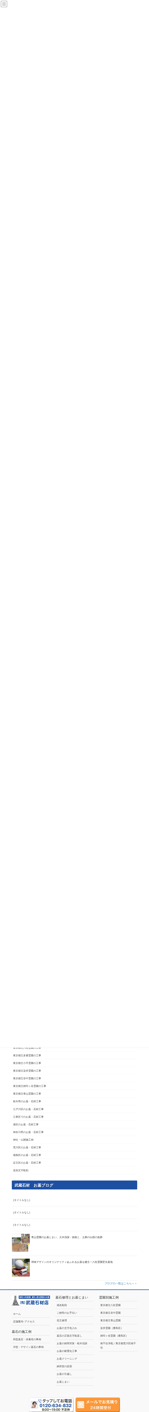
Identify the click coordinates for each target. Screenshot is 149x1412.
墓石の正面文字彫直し (69, 1335)
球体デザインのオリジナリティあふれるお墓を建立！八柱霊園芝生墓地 (72, 1261)
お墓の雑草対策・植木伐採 (72, 1343)
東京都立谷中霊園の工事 (27, 1078)
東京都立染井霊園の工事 (27, 1070)
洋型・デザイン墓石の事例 (28, 1347)
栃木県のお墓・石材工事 (27, 1101)
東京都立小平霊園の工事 (27, 1063)
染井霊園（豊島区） (111, 1328)
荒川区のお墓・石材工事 (27, 1147)
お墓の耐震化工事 (67, 1351)
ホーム (17, 1313)
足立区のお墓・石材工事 (27, 1162)
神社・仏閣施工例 (23, 1139)
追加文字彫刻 (20, 1170)
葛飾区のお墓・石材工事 (27, 1155)
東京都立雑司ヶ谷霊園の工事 (29, 1086)
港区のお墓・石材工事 (26, 1124)
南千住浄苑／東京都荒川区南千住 (118, 1345)
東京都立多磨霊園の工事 (27, 1055)
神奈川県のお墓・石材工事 (28, 1132)
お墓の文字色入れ (67, 1328)
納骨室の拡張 (64, 1366)
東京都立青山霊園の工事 (27, 1093)
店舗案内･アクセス (24, 1321)
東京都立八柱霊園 (110, 1305)
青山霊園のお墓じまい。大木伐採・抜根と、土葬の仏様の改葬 (66, 1237)
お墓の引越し (64, 1373)
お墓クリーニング (67, 1358)
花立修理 (62, 1320)
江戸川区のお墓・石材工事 (28, 1109)
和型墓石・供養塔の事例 (27, 1339)
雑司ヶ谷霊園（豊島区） (114, 1335)
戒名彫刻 (62, 1305)
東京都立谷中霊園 (110, 1312)
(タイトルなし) (21, 1200)
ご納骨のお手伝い (67, 1312)
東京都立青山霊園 (110, 1320)
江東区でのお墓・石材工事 (28, 1116)
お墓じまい (63, 1381)
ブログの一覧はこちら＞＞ (120, 1283)
